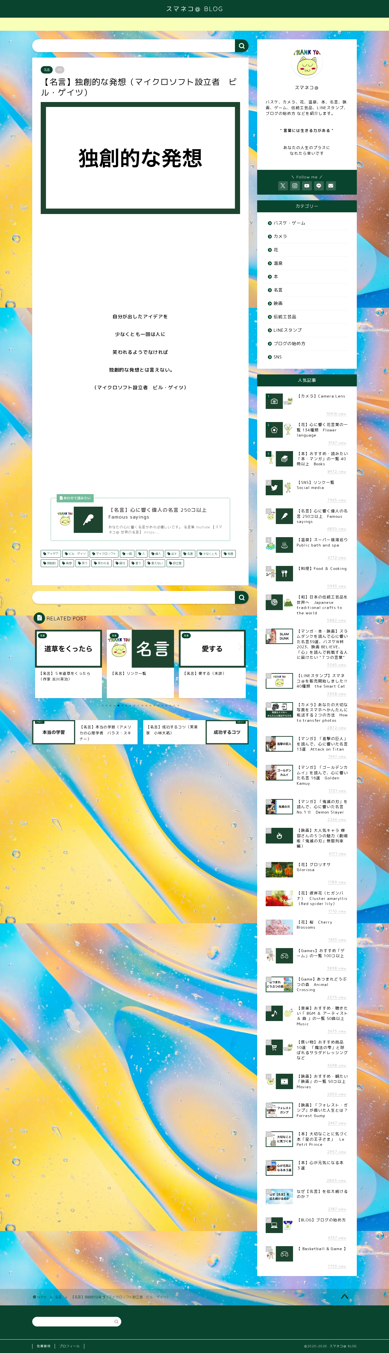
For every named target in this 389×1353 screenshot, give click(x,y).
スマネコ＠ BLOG (194, 9)
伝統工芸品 (285, 317)
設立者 (176, 563)
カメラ (280, 236)
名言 (47, 70)
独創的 (51, 563)
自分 (121, 563)
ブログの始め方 (290, 344)
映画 (278, 303)
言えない (156, 563)
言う (137, 563)
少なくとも (209, 554)
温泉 (278, 263)
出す (173, 554)
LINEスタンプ (288, 330)
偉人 (157, 554)
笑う (84, 563)
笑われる (103, 563)
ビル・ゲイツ (77, 554)
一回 (128, 554)
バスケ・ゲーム (290, 223)
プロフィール (69, 1346)
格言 (230, 554)
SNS (278, 357)
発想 (68, 563)
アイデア (52, 554)
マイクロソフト (105, 554)
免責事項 (43, 1346)
